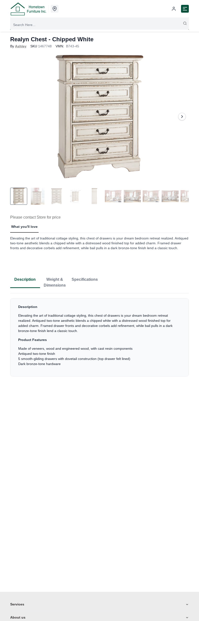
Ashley (20, 46)
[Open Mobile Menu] (185, 9)
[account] (173, 8)
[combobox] (99, 25)
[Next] (182, 116)
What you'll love (24, 227)
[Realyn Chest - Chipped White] (99, 116)
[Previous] (17, 116)
